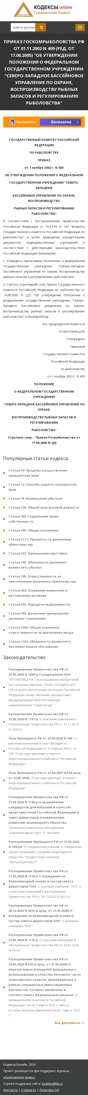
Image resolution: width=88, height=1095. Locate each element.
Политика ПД (49, 1090)
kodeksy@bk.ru (52, 1084)
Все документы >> (70, 1023)
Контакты (10, 1090)
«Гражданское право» (19, 1077)
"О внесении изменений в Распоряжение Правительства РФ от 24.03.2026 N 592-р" (44, 942)
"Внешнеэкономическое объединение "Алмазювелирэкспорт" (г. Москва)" (44, 815)
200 (53, 443)
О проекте (28, 1090)
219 (28, 295)
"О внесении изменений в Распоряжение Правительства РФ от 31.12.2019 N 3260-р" (44, 721)
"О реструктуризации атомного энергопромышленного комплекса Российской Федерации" (45, 780)
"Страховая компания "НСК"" (43, 915)
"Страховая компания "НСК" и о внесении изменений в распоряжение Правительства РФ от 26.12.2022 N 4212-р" (45, 884)
